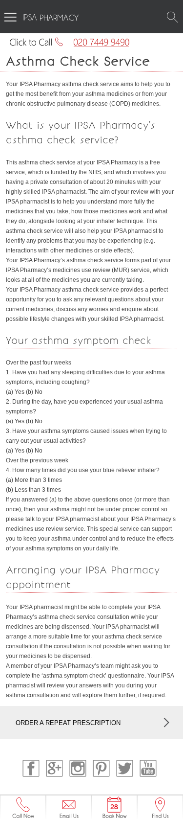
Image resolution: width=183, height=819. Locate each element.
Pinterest (101, 768)
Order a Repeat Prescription (68, 723)
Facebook (31, 768)
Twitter (124, 768)
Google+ (54, 768)
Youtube (148, 768)
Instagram (77, 768)
